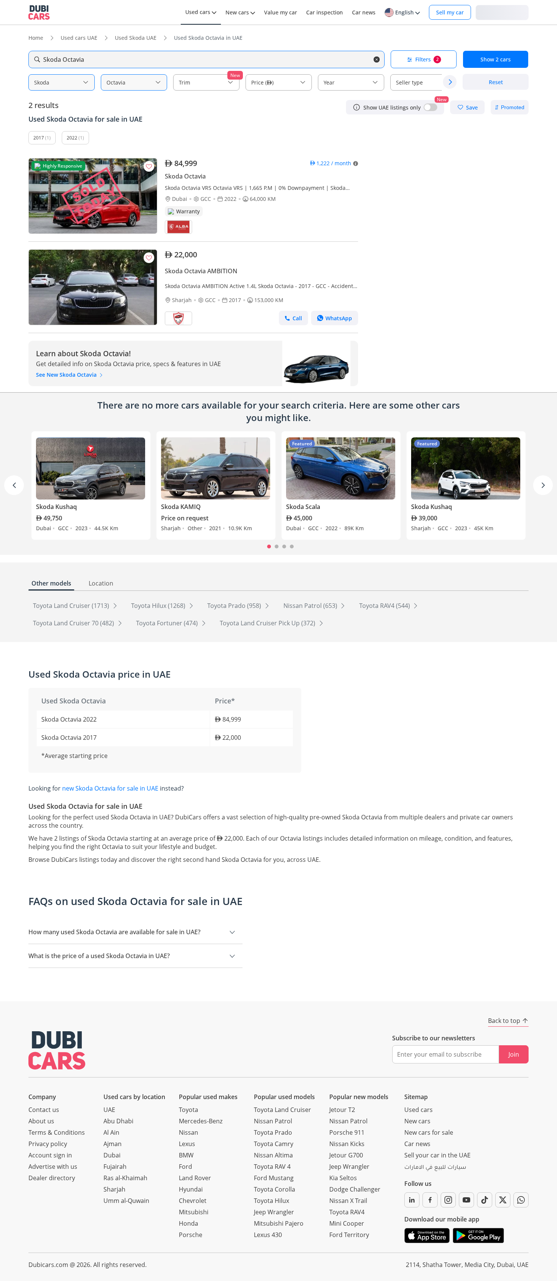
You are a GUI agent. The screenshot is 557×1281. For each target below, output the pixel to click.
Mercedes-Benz (200, 1121)
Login (502, 12)
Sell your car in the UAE (437, 1155)
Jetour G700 (346, 1155)
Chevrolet (193, 1200)
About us (41, 1121)
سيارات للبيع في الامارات (435, 1168)
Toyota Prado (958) (235, 605)
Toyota (188, 1110)
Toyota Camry (273, 1144)
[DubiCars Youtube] (466, 1200)
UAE (109, 1110)
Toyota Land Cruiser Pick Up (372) (268, 623)
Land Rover (195, 1178)
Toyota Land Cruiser (282, 1110)
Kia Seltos (343, 1178)
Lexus (187, 1144)
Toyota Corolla (274, 1189)
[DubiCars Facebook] (430, 1200)
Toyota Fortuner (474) (167, 623)
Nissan (188, 1132)
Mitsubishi (193, 1212)
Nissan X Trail (348, 1200)
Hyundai (191, 1189)
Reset (496, 82)
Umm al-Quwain (126, 1200)
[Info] (356, 107)
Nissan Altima (273, 1155)
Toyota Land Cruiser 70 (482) (74, 623)
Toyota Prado (273, 1132)
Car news (417, 1144)
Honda (188, 1223)
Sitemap (416, 1097)
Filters (427, 59)
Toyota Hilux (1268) (159, 605)
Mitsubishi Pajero (279, 1223)
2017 (38, 138)
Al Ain (111, 1132)
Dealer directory (51, 1178)
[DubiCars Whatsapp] (521, 1200)
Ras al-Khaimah (125, 1178)
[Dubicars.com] (56, 1050)
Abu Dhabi (118, 1121)
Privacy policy (47, 1144)
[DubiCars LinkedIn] (412, 1200)
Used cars (418, 1110)
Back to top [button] (504, 1020)
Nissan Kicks (347, 1144)
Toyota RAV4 (347, 1212)
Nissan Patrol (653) (311, 605)
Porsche (190, 1235)
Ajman (112, 1144)
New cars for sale (428, 1132)
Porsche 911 (347, 1132)
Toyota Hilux (271, 1200)
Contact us (43, 1110)
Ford (185, 1166)
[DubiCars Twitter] (503, 1200)
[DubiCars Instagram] (448, 1200)
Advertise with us (52, 1166)
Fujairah (115, 1166)
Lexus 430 (268, 1235)
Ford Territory (349, 1235)
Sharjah (114, 1189)
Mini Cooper (346, 1223)
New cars (417, 1121)
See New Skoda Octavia (67, 374)
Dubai (111, 1155)
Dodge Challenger (354, 1189)
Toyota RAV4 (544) (385, 605)
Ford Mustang (274, 1178)
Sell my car (450, 12)
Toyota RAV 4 (272, 1166)
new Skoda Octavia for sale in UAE (110, 788)
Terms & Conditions (56, 1132)
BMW (186, 1155)
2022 (72, 138)
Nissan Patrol (273, 1121)
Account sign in (50, 1155)
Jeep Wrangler (274, 1212)
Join (513, 1054)
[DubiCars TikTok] (484, 1200)
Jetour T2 (342, 1110)
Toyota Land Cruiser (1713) (72, 605)
